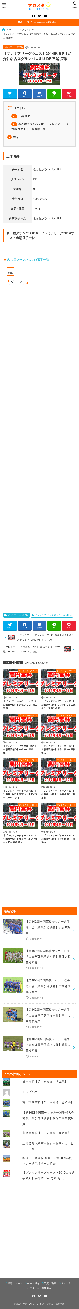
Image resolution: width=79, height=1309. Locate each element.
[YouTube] (45, 16)
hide (23, 108)
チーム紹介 (33, 1283)
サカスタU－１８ (32, 1303)
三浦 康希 (21, 116)
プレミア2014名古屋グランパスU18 (53, 615)
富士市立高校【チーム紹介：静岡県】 (48, 1102)
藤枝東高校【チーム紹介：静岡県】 (46, 1133)
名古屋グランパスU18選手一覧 (28, 259)
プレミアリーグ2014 (13, 47)
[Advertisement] (41, 446)
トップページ (31, 1091)
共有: (14, 137)
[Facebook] (34, 16)
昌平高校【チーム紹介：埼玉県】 (45, 1081)
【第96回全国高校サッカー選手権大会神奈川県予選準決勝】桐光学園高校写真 (48, 1118)
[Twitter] (39, 16)
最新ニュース (15, 1283)
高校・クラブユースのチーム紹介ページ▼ (39, 22)
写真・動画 (50, 1283)
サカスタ (66, 1283)
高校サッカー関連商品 (39, 1288)
